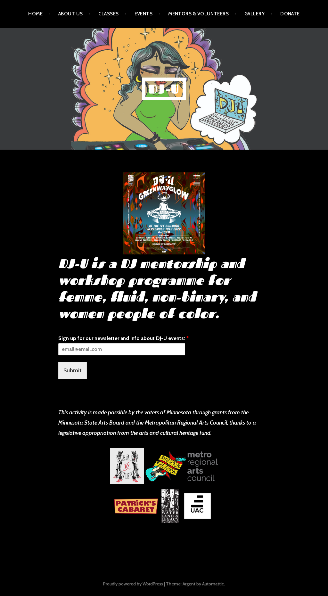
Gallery (254, 14)
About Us (70, 14)
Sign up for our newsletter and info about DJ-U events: (123, 338)
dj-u (164, 88)
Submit (72, 370)
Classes (108, 14)
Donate (290, 14)
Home (35, 14)
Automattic (213, 584)
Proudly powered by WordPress (133, 584)
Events (144, 14)
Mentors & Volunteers (198, 14)
